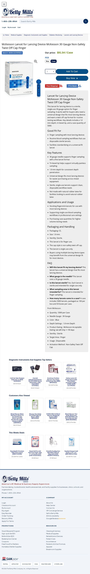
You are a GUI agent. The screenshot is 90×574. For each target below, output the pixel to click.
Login (4, 503)
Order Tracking (7, 516)
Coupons (5, 541)
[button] (3, 81)
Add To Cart (72, 71)
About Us (49, 503)
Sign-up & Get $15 (8, 534)
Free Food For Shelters (10, 544)
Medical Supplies (52, 534)
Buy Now (71, 78)
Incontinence (51, 541)
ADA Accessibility (52, 516)
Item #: (5, 53)
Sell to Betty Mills (52, 513)
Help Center (50, 505)
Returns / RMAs (7, 518)
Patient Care (50, 539)
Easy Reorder (7, 513)
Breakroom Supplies (53, 549)
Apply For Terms (8, 521)
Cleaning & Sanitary (53, 531)
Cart (19, 27)
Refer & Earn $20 (8, 536)
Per (47, 57)
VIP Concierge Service (54, 511)
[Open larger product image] (23, 81)
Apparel (49, 547)
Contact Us (50, 508)
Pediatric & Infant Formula (55, 544)
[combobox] (50, 71)
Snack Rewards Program (11, 531)
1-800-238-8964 (9, 21)
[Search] (85, 21)
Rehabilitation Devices (54, 536)
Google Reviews (56, 518)
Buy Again (5, 511)
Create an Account (9, 505)
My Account (12, 27)
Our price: (50, 53)
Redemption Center (9, 539)
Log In (4, 27)
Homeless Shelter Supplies (12, 547)
